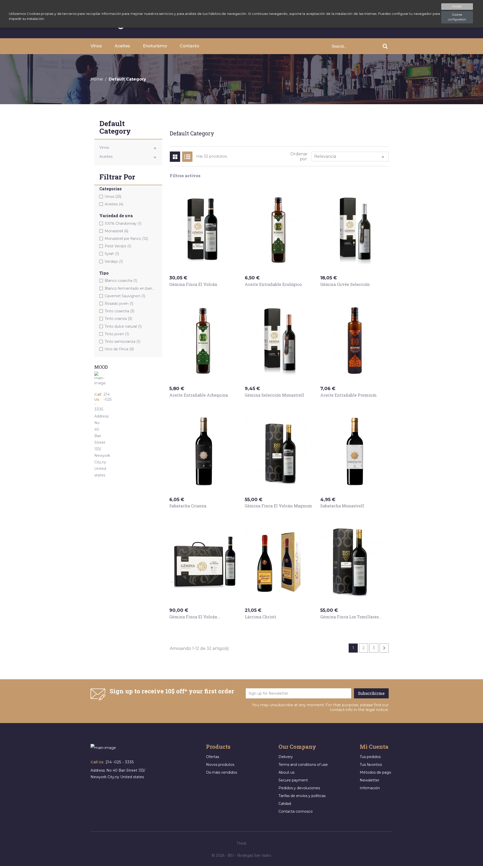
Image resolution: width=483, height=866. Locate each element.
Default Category (115, 128)
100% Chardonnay (123, 223)
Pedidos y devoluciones (299, 788)
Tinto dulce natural (123, 326)
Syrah (112, 253)
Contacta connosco (295, 811)
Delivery (285, 757)
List (187, 157)
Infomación (370, 788)
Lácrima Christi (260, 616)
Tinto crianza (118, 318)
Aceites (122, 46)
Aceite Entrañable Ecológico (273, 284)
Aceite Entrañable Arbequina (198, 395)
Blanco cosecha (121, 280)
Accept (457, 6)
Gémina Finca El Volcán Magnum (278, 505)
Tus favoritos (371, 764)
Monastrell (116, 231)
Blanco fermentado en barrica (130, 288)
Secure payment (293, 780)
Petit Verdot (118, 246)
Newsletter (369, 780)
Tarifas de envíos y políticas (302, 796)
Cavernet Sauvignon (125, 296)
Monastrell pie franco (126, 238)
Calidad (284, 803)
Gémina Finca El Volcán (193, 284)
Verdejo (114, 261)
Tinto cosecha (119, 311)
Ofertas (212, 757)
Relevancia (350, 157)
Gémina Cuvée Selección (345, 284)
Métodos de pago (375, 772)
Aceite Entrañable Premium (348, 395)
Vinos (96, 46)
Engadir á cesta (190, 293)
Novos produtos (220, 764)
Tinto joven (117, 334)
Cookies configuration (457, 17)
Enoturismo (155, 46)
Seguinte (384, 648)
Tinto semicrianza (122, 341)
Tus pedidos (370, 757)
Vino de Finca (119, 349)
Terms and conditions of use (303, 764)
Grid (175, 157)
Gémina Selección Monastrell (274, 395)
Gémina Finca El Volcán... (194, 616)
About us (286, 772)
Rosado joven (119, 303)
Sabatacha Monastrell (342, 505)
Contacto (189, 46)
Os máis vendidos (221, 772)
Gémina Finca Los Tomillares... (351, 616)
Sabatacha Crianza (187, 505)
